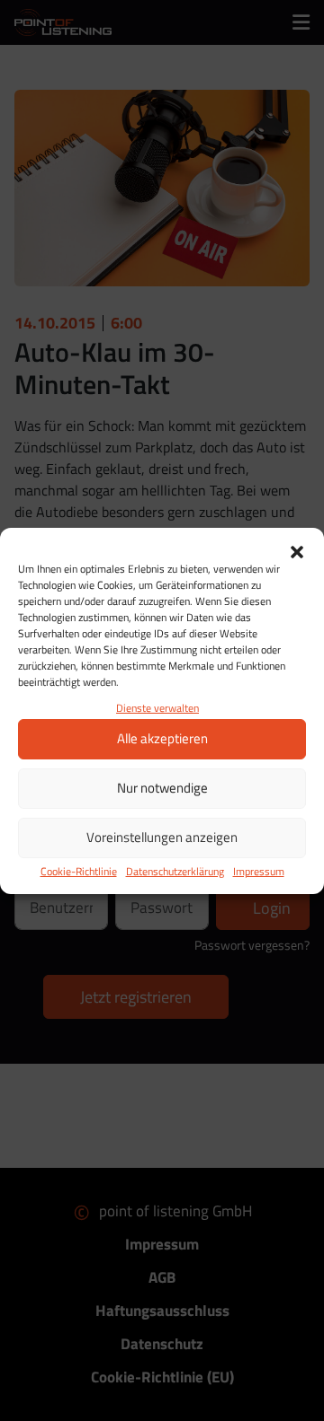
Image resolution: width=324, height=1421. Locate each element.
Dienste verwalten (157, 707)
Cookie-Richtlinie (78, 871)
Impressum (258, 871)
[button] (297, 550)
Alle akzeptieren (162, 738)
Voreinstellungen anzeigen (162, 837)
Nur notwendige (162, 787)
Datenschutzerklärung (175, 871)
